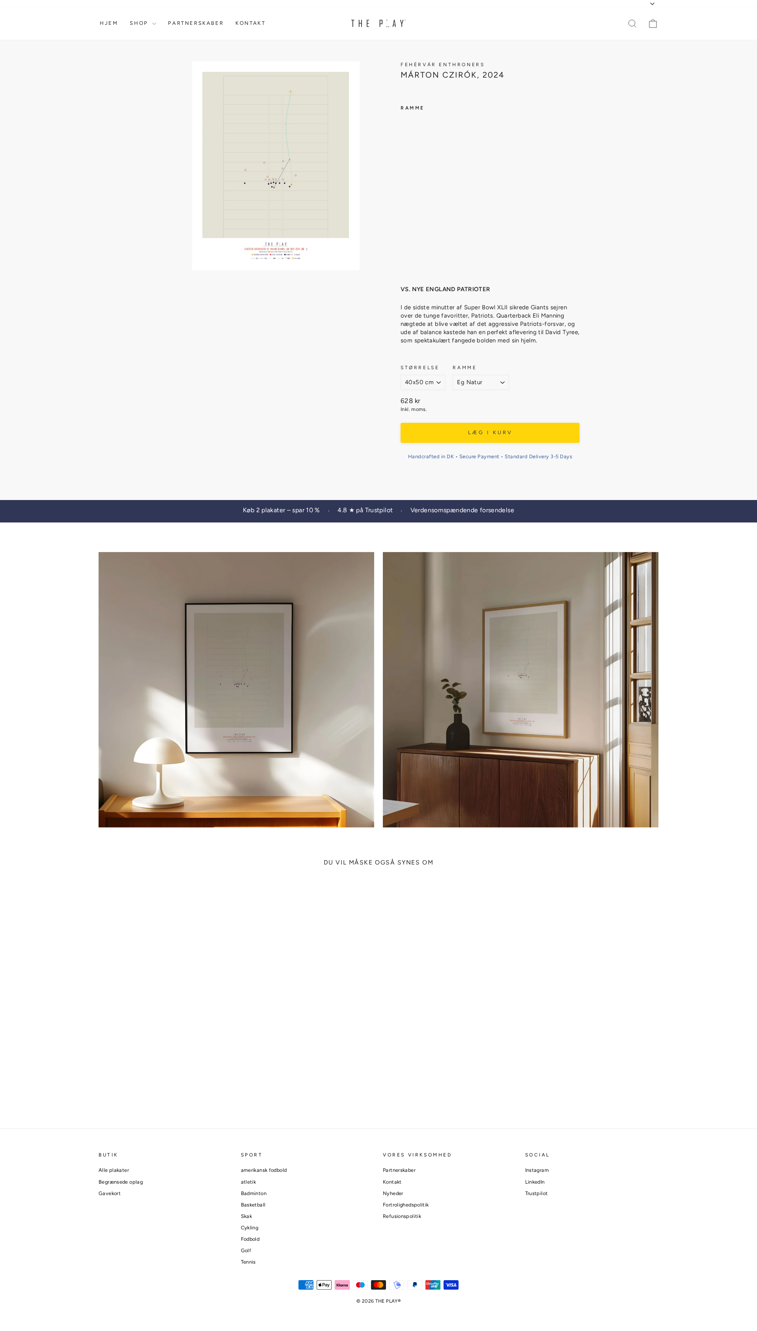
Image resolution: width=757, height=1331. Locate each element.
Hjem (109, 23)
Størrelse (420, 367)
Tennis (248, 1262)
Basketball (253, 1205)
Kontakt (250, 23)
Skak (246, 1216)
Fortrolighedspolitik (406, 1205)
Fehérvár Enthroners (443, 64)
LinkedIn (535, 1182)
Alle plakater (114, 1170)
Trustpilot (536, 1193)
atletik (248, 1182)
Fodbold (250, 1239)
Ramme (465, 367)
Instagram (537, 1170)
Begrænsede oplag (121, 1182)
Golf (246, 1250)
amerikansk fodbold (264, 1170)
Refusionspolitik (402, 1216)
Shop (140, 23)
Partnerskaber (196, 23)
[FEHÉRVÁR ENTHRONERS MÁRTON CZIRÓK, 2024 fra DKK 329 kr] (416, 192)
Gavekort (110, 1193)
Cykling (250, 1228)
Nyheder (393, 1193)
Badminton (254, 1193)
